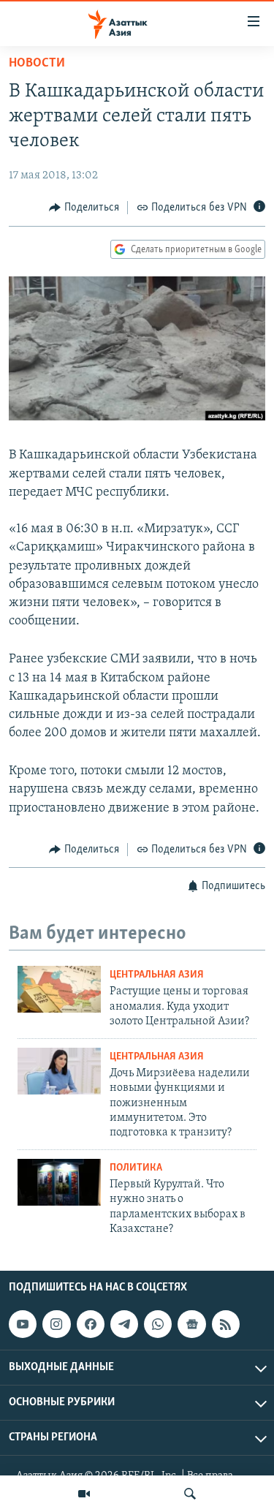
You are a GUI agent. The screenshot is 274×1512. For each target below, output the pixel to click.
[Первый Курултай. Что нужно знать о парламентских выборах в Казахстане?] (59, 1182)
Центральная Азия (157, 974)
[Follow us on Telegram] (124, 1324)
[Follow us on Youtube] (23, 1324)
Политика (136, 1168)
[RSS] (226, 1324)
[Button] (84, 207)
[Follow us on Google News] (191, 1324)
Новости (37, 63)
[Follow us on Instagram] (56, 1324)
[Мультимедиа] (84, 1493)
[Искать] (190, 1493)
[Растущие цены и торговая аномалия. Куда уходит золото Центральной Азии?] (59, 989)
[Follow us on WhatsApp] (158, 1324)
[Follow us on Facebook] (90, 1324)
